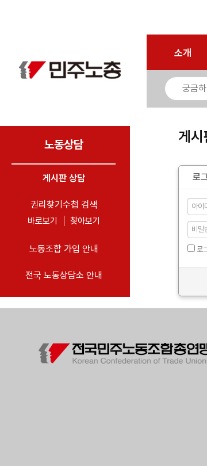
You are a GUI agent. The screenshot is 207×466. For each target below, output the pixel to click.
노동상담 (63, 144)
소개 (182, 53)
